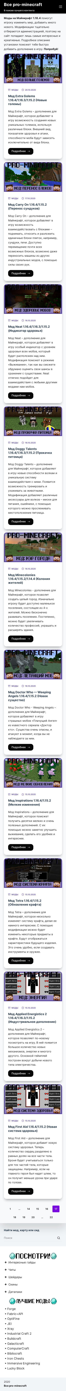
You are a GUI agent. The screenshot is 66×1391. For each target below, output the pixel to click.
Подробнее (19, 151)
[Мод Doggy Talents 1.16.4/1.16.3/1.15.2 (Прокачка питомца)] (33, 421)
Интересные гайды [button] (22, 1262)
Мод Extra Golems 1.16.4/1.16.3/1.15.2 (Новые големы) (27, 100)
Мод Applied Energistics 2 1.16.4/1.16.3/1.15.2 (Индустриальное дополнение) (32, 1018)
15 (37, 1208)
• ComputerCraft (16, 1348)
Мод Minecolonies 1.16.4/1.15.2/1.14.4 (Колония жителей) (29, 579)
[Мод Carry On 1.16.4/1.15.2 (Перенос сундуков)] (33, 177)
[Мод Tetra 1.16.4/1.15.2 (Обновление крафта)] (33, 873)
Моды (15, 90)
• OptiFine (11, 1318)
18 (14, 1217)
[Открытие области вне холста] (60, 6)
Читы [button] (12, 1270)
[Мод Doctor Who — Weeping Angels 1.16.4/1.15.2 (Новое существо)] (33, 664)
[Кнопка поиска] (58, 1237)
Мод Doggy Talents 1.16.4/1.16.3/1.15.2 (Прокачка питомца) (30, 452)
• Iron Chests (14, 1358)
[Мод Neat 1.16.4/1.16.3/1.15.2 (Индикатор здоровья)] (33, 299)
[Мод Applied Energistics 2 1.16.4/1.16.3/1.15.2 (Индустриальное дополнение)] (33, 986)
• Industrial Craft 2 (17, 1333)
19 (24, 1217)
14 (28, 1208)
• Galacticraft (14, 1343)
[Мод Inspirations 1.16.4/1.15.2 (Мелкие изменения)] (33, 773)
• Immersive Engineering (22, 1363)
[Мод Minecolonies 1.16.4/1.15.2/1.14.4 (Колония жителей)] (33, 547)
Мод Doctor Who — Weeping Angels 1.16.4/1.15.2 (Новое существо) (29, 696)
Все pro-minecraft (23, 4)
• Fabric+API (13, 1314)
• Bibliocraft (13, 1353)
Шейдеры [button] (15, 1277)
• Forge (10, 1309)
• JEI (8, 1323)
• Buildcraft (12, 1338)
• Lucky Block (14, 1368)
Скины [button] (13, 1284)
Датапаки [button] (15, 1292)
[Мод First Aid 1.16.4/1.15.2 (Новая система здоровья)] (33, 1099)
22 (51, 1217)
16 (46, 1208)
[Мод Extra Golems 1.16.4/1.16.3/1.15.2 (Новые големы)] (33, 68)
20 (33, 1217)
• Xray (9, 1328)
